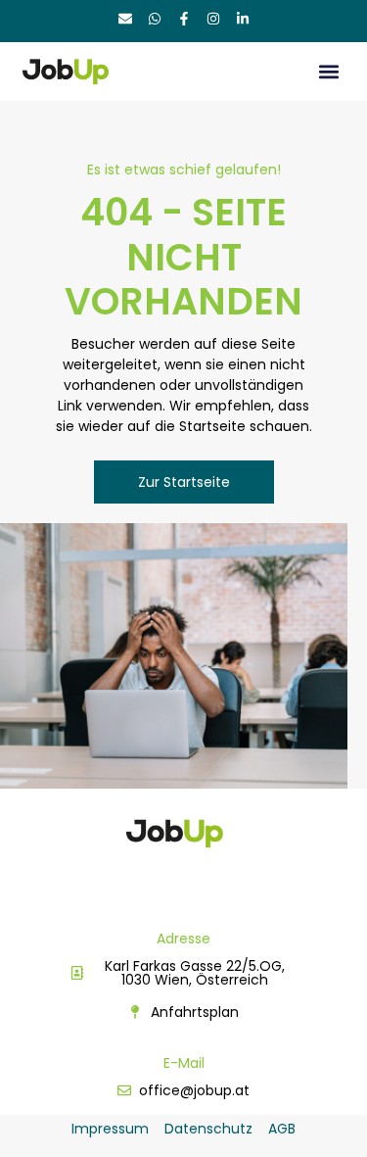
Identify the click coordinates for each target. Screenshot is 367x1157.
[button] (329, 72)
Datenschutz (208, 1128)
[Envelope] (125, 18)
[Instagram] (213, 18)
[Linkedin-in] (243, 18)
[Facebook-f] (184, 18)
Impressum (110, 1128)
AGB (282, 1128)
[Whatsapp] (154, 18)
